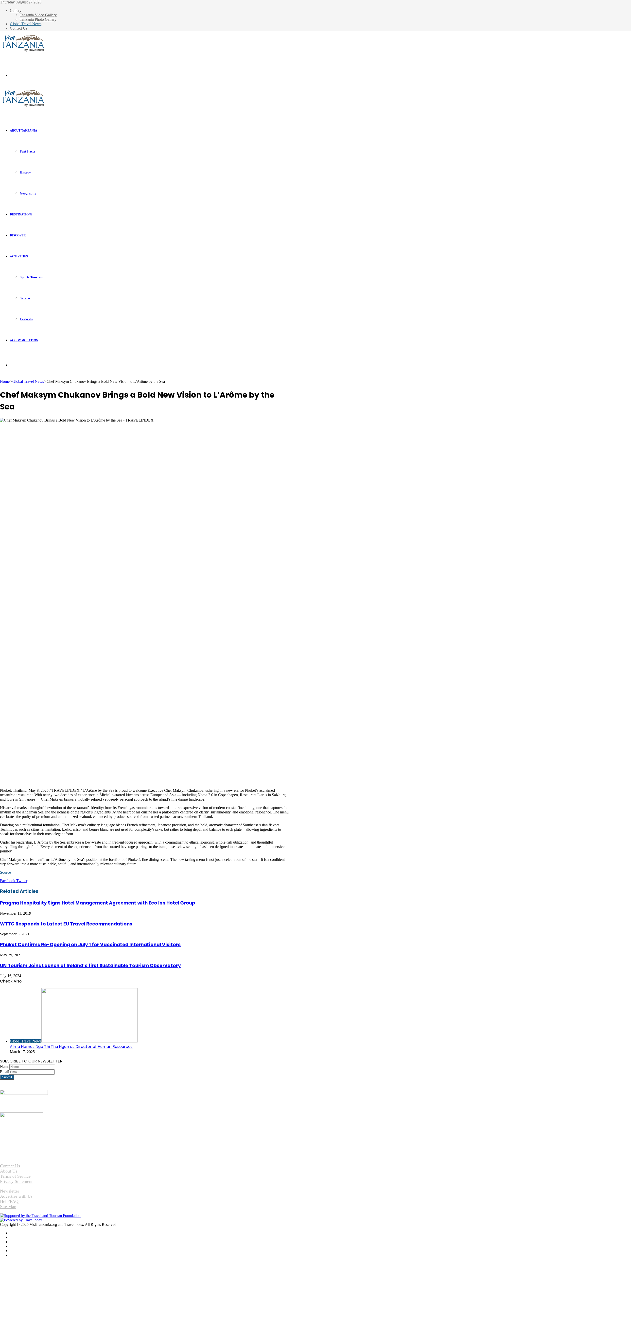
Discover (18, 235)
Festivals (26, 319)
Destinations (21, 214)
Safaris (25, 298)
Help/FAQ (9, 1201)
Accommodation (24, 340)
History (25, 172)
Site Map (8, 1206)
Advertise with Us (16, 1196)
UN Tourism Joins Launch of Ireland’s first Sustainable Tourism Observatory (90, 965)
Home (5, 381)
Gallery (15, 10)
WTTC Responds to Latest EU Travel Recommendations (66, 924)
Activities (19, 256)
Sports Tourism (31, 277)
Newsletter (9, 1191)
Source (5, 872)
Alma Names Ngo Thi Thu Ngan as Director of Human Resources (71, 1046)
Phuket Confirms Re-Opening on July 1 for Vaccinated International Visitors (90, 944)
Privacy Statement (16, 1181)
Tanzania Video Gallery (38, 15)
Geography (28, 193)
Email (4, 1072)
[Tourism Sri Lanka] (22, 50)
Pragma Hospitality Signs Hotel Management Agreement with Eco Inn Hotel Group (97, 903)
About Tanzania (23, 130)
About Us (8, 1171)
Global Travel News (25, 24)
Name (4, 1066)
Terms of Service (15, 1176)
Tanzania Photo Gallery (38, 19)
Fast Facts (27, 151)
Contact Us (18, 28)
